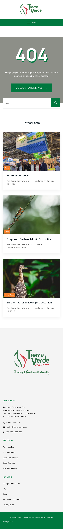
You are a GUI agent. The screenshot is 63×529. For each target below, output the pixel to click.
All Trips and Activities (11, 483)
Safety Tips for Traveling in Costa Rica (29, 302)
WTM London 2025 (18, 175)
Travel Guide (9, 295)
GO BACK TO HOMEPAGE (29, 87)
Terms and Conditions (11, 499)
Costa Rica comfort (10, 457)
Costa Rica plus (9, 463)
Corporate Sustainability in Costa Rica (29, 239)
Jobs (5, 494)
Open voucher (8, 447)
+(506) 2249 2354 (14, 422)
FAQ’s (5, 489)
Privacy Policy (8, 504)
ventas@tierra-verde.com (16, 427)
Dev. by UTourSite (47, 517)
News (7, 168)
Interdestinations (10, 468)
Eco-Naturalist (9, 452)
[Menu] (28, 23)
